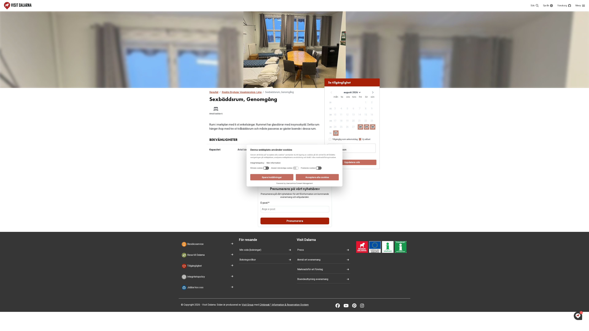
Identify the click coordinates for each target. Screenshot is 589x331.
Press (300, 249)
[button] (372, 92)
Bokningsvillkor (247, 259)
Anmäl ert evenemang (308, 259)
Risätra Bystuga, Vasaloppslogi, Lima (242, 92)
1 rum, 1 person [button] (338, 149)
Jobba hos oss (195, 287)
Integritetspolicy (196, 276)
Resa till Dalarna (196, 254)
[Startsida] (17, 5)
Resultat (213, 92)
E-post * (264, 202)
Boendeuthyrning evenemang (312, 279)
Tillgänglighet (194, 265)
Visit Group (248, 304)
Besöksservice (195, 244)
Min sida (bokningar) (250, 249)
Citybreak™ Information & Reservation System (284, 304)
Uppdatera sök (352, 162)
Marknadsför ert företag (310, 269)
